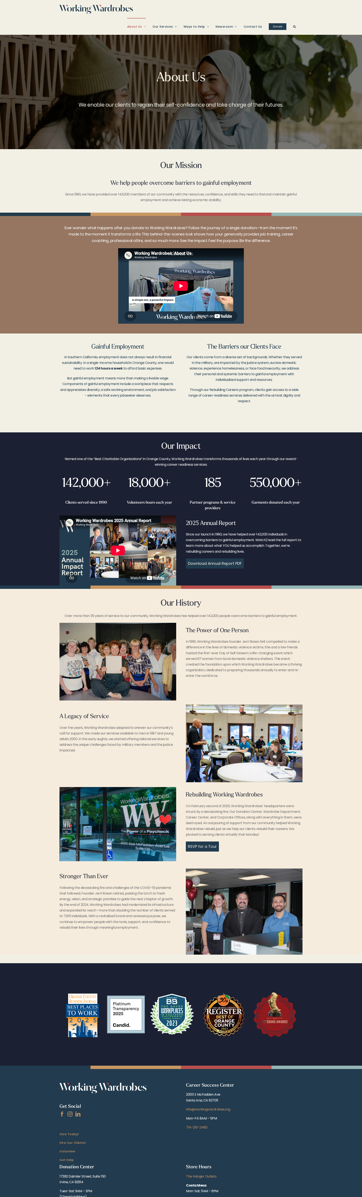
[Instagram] (69, 1114)
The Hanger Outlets (201, 1176)
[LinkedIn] (77, 1114)
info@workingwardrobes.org (208, 1109)
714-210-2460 (196, 1127)
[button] (294, 26)
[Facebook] (62, 1114)
